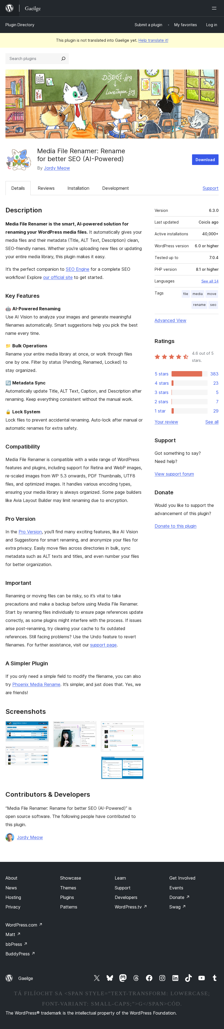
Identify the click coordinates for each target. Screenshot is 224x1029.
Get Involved (182, 878)
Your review (166, 422)
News (11, 887)
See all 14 (210, 281)
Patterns (68, 907)
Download (205, 159)
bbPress (16, 944)
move (211, 294)
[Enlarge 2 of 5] (41, 753)
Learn (120, 878)
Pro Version (30, 531)
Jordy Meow (57, 168)
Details (18, 188)
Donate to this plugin (175, 526)
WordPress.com (24, 925)
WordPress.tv (131, 907)
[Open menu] (215, 8)
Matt (13, 934)
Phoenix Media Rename (36, 684)
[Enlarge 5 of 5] (136, 763)
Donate (179, 897)
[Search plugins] (63, 58)
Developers (126, 897)
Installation (78, 188)
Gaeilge (25, 978)
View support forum (174, 474)
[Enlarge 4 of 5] (136, 728)
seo (213, 305)
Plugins (67, 897)
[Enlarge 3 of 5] (89, 728)
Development (115, 188)
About (11, 878)
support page (103, 645)
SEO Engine (77, 269)
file (185, 294)
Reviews (46, 188)
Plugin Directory (19, 24)
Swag (177, 907)
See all (212, 422)
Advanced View (170, 320)
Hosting (13, 897)
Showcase (70, 878)
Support (211, 188)
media (198, 294)
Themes (68, 887)
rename (199, 305)
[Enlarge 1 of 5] (41, 728)
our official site (58, 277)
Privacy (12, 907)
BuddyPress (20, 953)
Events (176, 887)
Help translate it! (153, 40)
